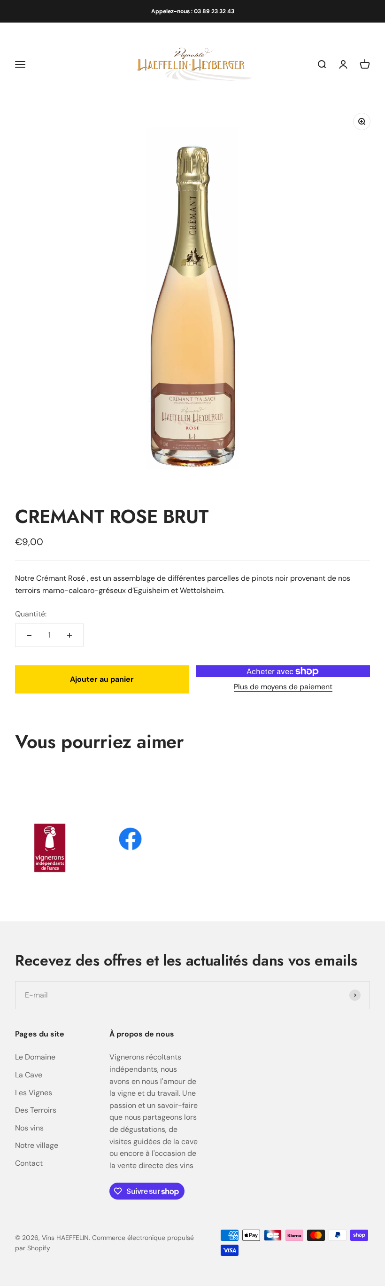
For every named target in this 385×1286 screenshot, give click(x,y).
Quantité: (30, 614)
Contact (29, 1163)
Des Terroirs (35, 1110)
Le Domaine (35, 1057)
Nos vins (29, 1128)
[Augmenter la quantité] (69, 635)
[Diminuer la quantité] (29, 635)
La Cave (28, 1075)
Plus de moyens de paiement (283, 687)
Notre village (36, 1145)
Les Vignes (33, 1093)
